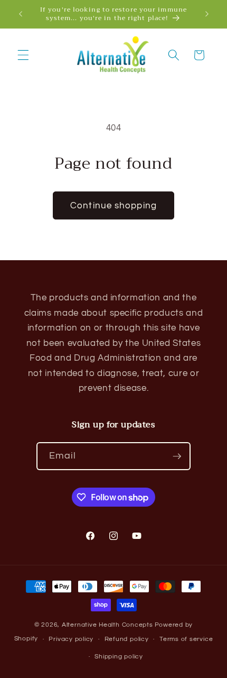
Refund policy (127, 639)
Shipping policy (118, 656)
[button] (23, 55)
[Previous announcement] (20, 14)
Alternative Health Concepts (107, 624)
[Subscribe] (177, 456)
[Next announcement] (207, 14)
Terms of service (186, 639)
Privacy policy (71, 639)
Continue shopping (113, 205)
